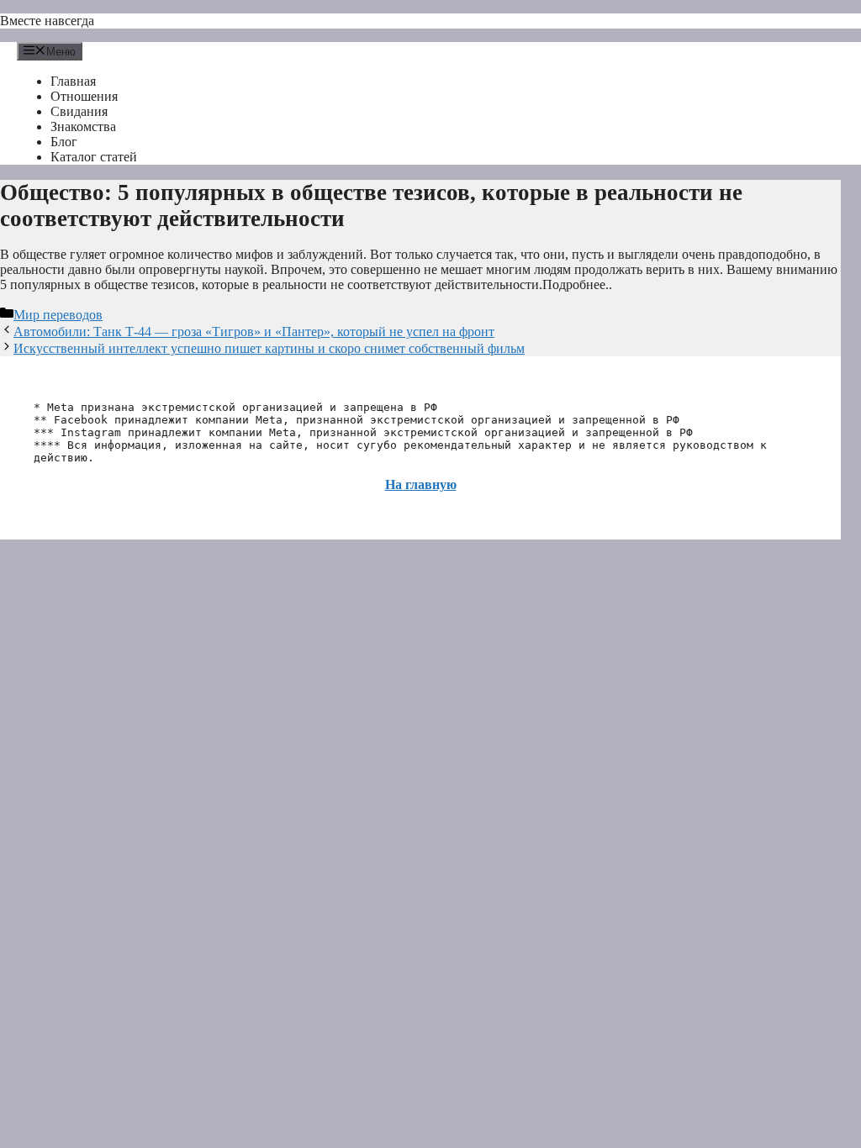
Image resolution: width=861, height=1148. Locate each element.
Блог (63, 141)
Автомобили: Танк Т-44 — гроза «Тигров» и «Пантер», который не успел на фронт (253, 331)
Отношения (84, 96)
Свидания (79, 111)
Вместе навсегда (47, 20)
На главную (421, 484)
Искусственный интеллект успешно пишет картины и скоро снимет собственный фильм (269, 348)
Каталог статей (93, 157)
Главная (73, 81)
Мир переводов (58, 315)
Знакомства (83, 126)
